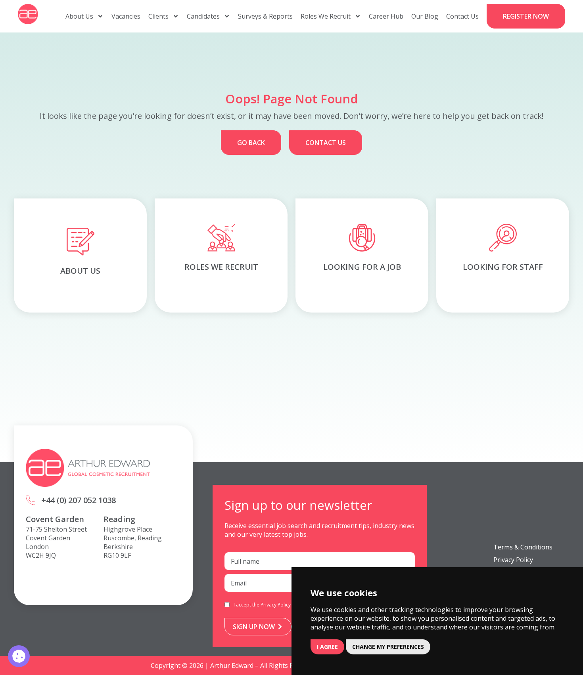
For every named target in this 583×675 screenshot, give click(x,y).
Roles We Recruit (326, 16)
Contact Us (462, 16)
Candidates (203, 16)
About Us (79, 16)
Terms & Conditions (522, 547)
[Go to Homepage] (28, 14)
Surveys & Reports (265, 16)
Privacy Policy (276, 604)
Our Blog (424, 16)
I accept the (262, 604)
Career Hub (386, 16)
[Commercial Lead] (19, 656)
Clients (158, 16)
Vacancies (125, 16)
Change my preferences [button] (388, 646)
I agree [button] (327, 646)
